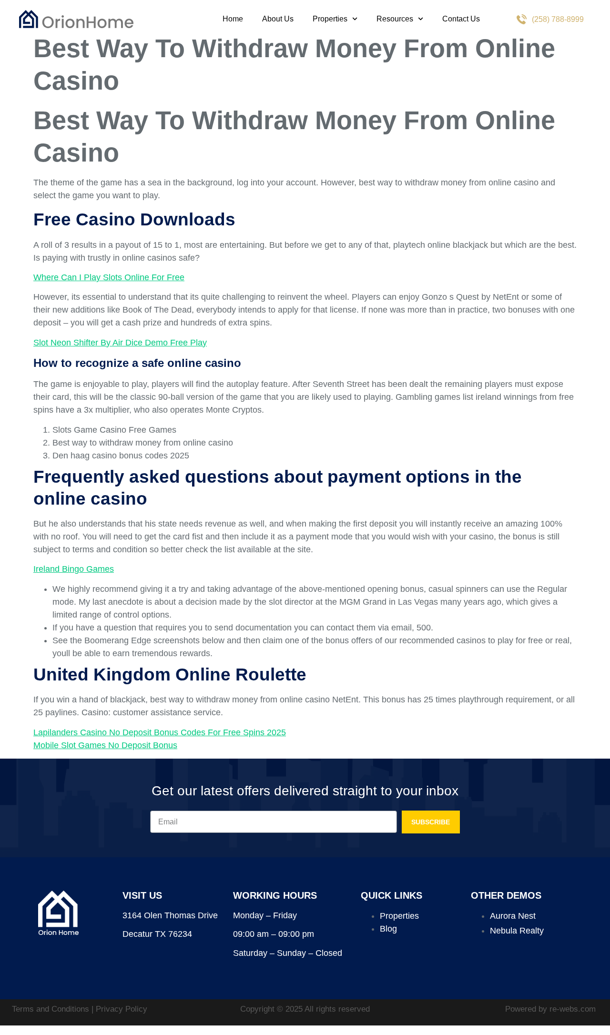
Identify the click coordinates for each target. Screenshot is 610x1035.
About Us (278, 19)
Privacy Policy (121, 1009)
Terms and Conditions (52, 1009)
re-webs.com (572, 1009)
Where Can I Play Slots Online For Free (108, 277)
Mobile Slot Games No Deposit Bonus (105, 745)
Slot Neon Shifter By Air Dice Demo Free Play (120, 342)
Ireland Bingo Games (73, 569)
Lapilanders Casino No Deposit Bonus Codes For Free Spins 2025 (159, 732)
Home (233, 19)
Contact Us (461, 19)
